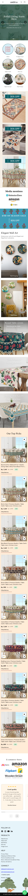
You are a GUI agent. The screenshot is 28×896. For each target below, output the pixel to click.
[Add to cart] (24, 460)
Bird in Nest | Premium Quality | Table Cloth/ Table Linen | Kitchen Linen (12, 505)
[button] (2, 2)
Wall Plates (4, 842)
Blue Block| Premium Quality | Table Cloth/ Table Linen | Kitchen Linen (14, 544)
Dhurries (3, 844)
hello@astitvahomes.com (7, 869)
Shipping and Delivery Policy (8, 856)
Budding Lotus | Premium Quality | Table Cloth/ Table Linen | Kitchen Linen (13, 662)
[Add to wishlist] (24, 439)
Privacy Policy (4, 854)
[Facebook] (2, 831)
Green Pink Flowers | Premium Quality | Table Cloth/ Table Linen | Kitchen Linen (13, 740)
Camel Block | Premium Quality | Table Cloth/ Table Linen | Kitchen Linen (12, 622)
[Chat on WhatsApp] (24, 892)
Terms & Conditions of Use (7, 858)
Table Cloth (4, 840)
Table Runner (4, 838)
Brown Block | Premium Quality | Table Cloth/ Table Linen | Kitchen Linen (12, 583)
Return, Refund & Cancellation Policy (10, 859)
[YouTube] (8, 831)
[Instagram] (5, 831)
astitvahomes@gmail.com (7, 872)
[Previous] (11, 816)
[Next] (17, 816)
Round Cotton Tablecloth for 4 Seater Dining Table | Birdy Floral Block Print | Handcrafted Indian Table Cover (12, 465)
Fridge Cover (4, 846)
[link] (14, 374)
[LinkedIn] (12, 831)
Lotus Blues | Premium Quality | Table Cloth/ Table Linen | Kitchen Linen (12, 701)
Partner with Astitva (6, 861)
